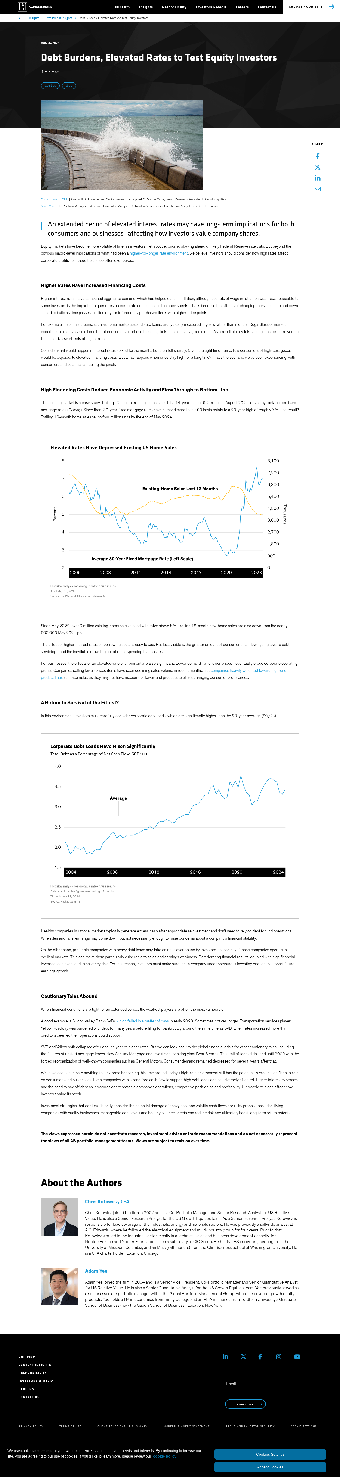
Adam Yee (47, 206)
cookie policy (164, 1456)
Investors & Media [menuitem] (36, 1381)
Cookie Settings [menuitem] (304, 1426)
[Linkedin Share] (317, 178)
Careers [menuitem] (26, 1389)
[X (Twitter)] (246, 1356)
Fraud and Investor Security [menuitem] (250, 1426)
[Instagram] (281, 1356)
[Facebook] (263, 1356)
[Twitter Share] (317, 167)
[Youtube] (299, 1356)
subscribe (245, 1404)
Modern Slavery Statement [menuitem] (187, 1426)
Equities (50, 85)
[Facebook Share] (317, 156)
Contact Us (267, 7)
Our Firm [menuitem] (27, 1357)
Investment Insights (59, 18)
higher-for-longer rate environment (159, 253)
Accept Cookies (270, 1467)
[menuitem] (122, 7)
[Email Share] (317, 189)
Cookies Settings (270, 1454)
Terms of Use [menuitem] (70, 1426)
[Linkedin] (228, 1356)
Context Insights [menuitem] (35, 1365)
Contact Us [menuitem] (29, 1397)
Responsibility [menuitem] (33, 1373)
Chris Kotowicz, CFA (54, 199)
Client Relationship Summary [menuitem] (122, 1426)
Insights (34, 18)
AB (20, 18)
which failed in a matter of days (143, 1021)
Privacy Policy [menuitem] (31, 1426)
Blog (69, 85)
